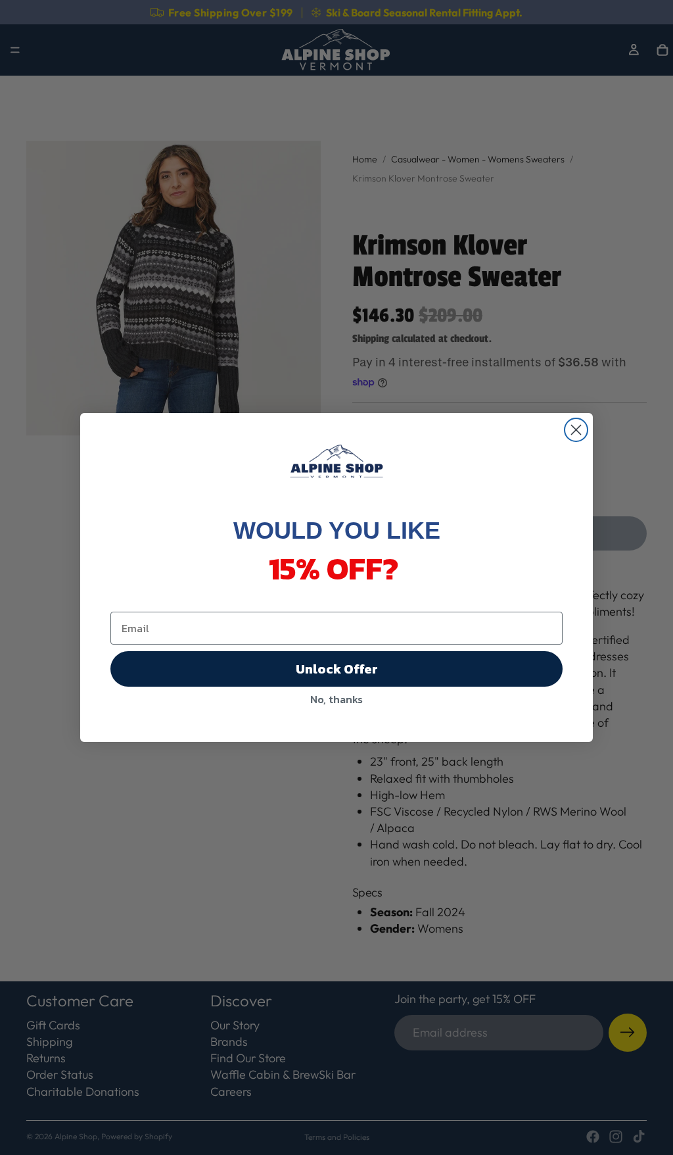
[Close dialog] (576, 429)
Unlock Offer (337, 669)
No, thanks (336, 699)
